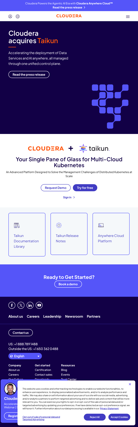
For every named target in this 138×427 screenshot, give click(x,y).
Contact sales (43, 374)
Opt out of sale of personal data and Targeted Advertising (41, 418)
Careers (33, 316)
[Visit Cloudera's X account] (21, 305)
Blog (64, 370)
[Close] (130, 384)
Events (65, 374)
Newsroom (74, 316)
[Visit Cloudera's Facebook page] (11, 305)
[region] (76, 402)
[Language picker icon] (17, 16)
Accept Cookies (119, 417)
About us (15, 316)
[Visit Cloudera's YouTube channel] (39, 305)
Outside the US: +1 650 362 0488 (33, 349)
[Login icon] (10, 16)
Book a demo (68, 284)
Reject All (94, 417)
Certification (43, 370)
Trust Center (69, 379)
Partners (93, 316)
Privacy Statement (109, 408)
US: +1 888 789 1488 (23, 344)
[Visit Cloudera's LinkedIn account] (30, 305)
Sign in (67, 197)
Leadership (52, 316)
